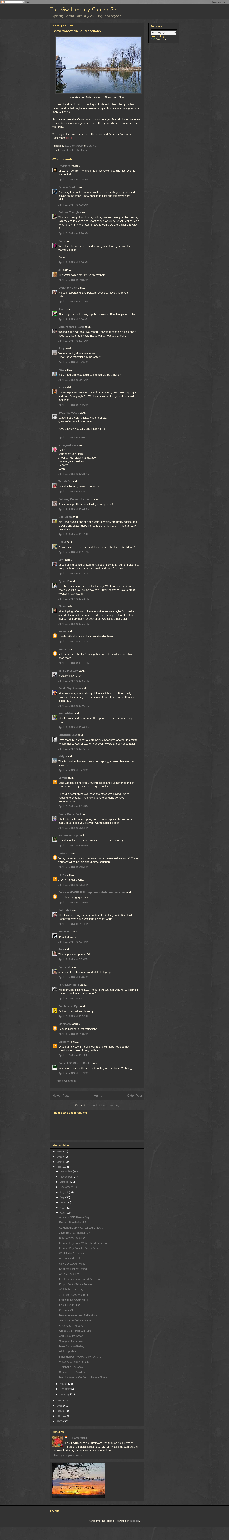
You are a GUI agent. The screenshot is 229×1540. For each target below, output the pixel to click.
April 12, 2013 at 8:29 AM (73, 362)
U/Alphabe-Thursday (71, 1325)
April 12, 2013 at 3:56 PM (73, 845)
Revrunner (65, 165)
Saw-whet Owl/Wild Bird (73, 1372)
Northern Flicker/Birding (73, 1268)
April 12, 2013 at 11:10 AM (74, 534)
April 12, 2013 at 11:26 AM (74, 623)
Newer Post (60, 1095)
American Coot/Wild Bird (73, 1294)
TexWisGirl (65, 481)
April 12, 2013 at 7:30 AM (73, 233)
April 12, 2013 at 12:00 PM (74, 705)
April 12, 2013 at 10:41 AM (74, 509)
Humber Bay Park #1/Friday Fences (80, 1248)
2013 (60, 1167)
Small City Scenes (69, 688)
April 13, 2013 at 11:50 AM (74, 1016)
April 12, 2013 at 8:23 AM (73, 340)
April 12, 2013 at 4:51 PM (73, 884)
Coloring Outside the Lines (75, 499)
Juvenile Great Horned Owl (75, 1232)
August (64, 1192)
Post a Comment (66, 1080)
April (63, 1212)
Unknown (64, 853)
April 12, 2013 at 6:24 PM (73, 923)
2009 (60, 1416)
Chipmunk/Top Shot (70, 1310)
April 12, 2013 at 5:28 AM (73, 179)
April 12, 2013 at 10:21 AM (74, 473)
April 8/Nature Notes (71, 1335)
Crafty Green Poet (69, 814)
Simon (62, 606)
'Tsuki (62, 542)
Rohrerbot (64, 910)
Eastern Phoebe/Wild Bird (74, 1222)
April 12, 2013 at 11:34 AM (74, 641)
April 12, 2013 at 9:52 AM (73, 404)
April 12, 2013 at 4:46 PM (73, 867)
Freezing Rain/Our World (73, 1299)
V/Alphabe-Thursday (71, 1289)
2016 (60, 1151)
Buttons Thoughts (69, 212)
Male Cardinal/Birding (71, 1346)
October (65, 1181)
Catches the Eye (68, 1006)
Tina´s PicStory (68, 670)
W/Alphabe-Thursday (71, 1253)
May (63, 1207)
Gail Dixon (65, 516)
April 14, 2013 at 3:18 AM (73, 1034)
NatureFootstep (68, 835)
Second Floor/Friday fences (75, 1320)
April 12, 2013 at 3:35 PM (73, 827)
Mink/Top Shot (67, 1351)
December (66, 1171)
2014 (60, 1161)
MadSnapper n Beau (71, 326)
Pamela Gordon (68, 187)
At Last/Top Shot (69, 1274)
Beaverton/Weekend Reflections (78, 1315)
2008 (60, 1421)
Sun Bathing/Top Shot (72, 1237)
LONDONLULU (67, 734)
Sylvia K (63, 581)
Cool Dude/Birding (69, 1305)
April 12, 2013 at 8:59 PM (73, 959)
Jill (60, 269)
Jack (61, 949)
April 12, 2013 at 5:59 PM (73, 902)
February (65, 1388)
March (64, 1383)
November (66, 1176)
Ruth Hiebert (66, 713)
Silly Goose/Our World (72, 1263)
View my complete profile (67, 1455)
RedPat (62, 631)
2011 (60, 1405)
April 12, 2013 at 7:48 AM (73, 280)
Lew (61, 559)
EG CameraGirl (77, 1438)
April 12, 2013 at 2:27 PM (73, 770)
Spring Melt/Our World (72, 1341)
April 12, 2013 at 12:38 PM (74, 748)
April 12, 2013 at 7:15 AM (73, 204)
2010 (60, 1410)
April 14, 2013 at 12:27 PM (74, 1055)
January (65, 1394)
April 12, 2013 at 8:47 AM (73, 379)
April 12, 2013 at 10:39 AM (74, 491)
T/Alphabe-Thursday (71, 1366)
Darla (61, 241)
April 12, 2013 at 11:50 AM (74, 680)
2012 (60, 1400)
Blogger (134, 1520)
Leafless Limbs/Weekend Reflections (80, 1279)
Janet (61, 309)
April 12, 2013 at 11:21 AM (74, 598)
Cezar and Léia (67, 287)
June (63, 1202)
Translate (161, 39)
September (67, 1187)
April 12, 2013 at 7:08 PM (73, 941)
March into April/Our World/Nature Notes (83, 1377)
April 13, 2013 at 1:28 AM (73, 977)
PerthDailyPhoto (68, 984)
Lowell (62, 777)
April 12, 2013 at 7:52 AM (73, 301)
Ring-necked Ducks (70, 1258)
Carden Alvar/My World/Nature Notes (81, 1227)
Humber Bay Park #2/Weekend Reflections (84, 1243)
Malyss (62, 756)
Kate (61, 369)
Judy (61, 348)
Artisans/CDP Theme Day (74, 1217)
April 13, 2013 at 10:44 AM (74, 998)
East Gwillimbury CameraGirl (84, 10)
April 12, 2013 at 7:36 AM (73, 262)
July (62, 1197)
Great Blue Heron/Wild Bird (75, 1330)
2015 (60, 1156)
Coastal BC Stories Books (74, 1063)
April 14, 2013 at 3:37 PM (73, 1073)
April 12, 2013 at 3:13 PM (73, 806)
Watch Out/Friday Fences (74, 1361)
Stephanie (64, 931)
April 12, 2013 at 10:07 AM (74, 437)
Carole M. (64, 967)
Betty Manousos (68, 412)
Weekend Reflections (74, 150)
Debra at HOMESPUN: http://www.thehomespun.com (91, 892)
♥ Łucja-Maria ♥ (68, 445)
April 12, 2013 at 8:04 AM (73, 319)
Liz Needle (65, 1023)
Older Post (134, 1095)
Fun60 (62, 874)
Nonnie (62, 649)
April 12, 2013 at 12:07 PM (74, 727)
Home (98, 1095)
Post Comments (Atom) (105, 1105)
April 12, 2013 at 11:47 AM (74, 662)
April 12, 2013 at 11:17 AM (74, 573)
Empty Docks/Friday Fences (75, 1284)
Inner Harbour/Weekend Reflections (80, 1356)
